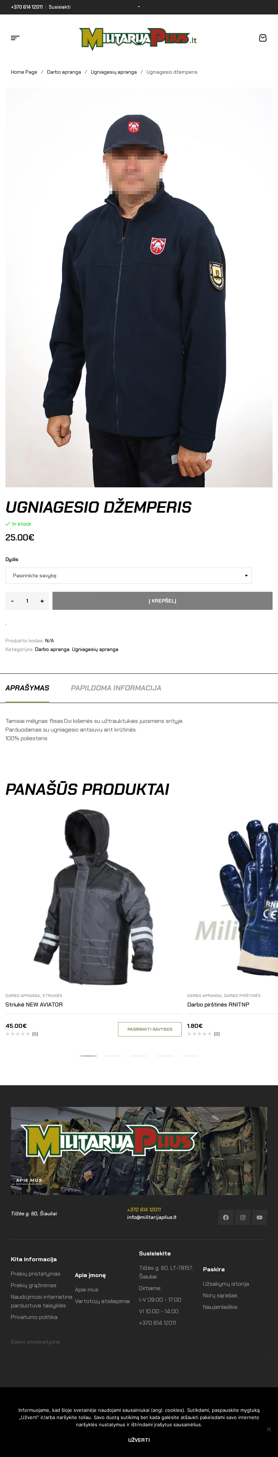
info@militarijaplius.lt (152, 1217)
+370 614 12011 (144, 1209)
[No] (269, 1429)
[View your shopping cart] (262, 38)
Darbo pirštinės (242, 995)
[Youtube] (260, 1217)
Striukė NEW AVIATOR (34, 1004)
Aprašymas (27, 688)
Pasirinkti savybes (149, 1029)
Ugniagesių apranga (114, 72)
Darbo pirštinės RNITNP (218, 1004)
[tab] (27, 688)
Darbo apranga (64, 72)
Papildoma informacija (116, 688)
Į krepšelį (162, 601)
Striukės (52, 995)
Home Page (24, 72)
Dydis (11, 559)
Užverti (139, 1440)
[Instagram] (243, 1217)
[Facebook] (226, 1217)
